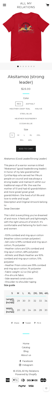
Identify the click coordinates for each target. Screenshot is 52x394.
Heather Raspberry (26, 118)
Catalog (26, 347)
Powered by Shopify (26, 374)
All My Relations (26, 5)
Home (26, 343)
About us (26, 355)
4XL (30, 140)
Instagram (27, 365)
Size (26, 129)
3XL (22, 140)
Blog (26, 351)
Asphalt (30, 104)
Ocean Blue (26, 123)
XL (31, 135)
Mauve (38, 109)
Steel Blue (26, 114)
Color (26, 98)
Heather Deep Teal (20, 109)
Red (19, 104)
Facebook (27, 361)
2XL (38, 135)
